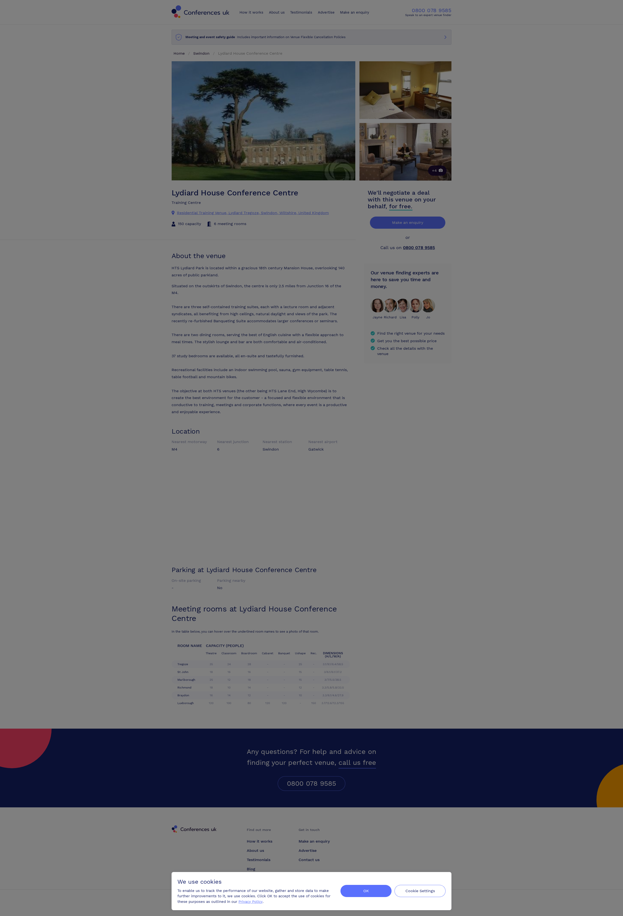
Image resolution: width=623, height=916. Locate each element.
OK (366, 891)
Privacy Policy (250, 901)
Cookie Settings (420, 891)
